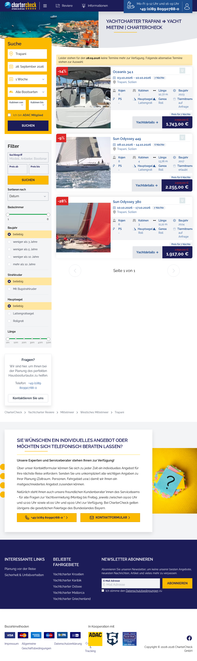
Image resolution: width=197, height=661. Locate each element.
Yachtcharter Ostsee (67, 586)
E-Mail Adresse (111, 581)
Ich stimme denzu (134, 590)
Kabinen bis (37, 102)
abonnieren (177, 583)
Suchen (28, 125)
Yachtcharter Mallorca (68, 592)
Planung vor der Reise (20, 569)
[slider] (7, 214)
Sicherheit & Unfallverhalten (24, 575)
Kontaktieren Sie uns (28, 398)
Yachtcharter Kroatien (68, 574)
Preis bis (35, 166)
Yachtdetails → (147, 122)
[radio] (28, 234)
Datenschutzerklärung (68, 643)
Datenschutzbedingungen (142, 590)
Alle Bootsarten (27, 92)
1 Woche (22, 79)
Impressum (12, 643)
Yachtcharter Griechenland (72, 599)
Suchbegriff (15, 155)
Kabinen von (16, 102)
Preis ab (13, 166)
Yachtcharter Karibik (67, 580)
